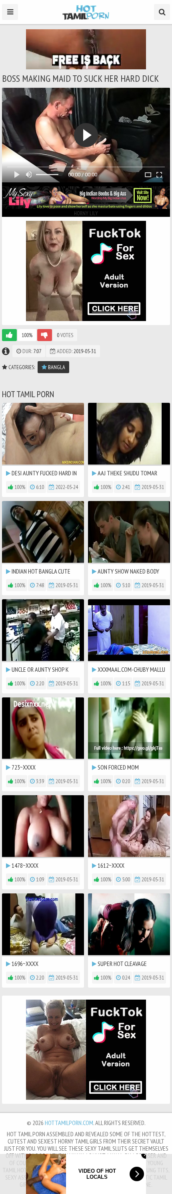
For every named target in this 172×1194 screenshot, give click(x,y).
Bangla (56, 367)
